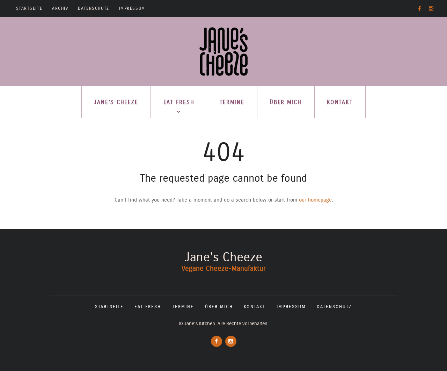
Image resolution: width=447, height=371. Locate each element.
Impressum (132, 8)
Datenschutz (93, 8)
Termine (232, 102)
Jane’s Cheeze (116, 102)
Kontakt (340, 102)
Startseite (29, 8)
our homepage (315, 200)
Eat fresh (179, 102)
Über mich (286, 102)
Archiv (60, 8)
